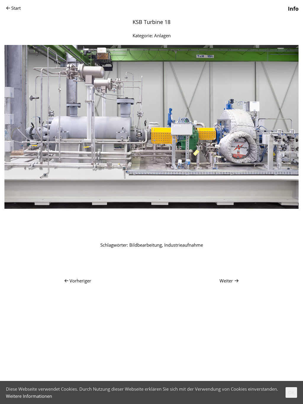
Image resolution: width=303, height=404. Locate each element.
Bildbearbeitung (145, 245)
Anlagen (162, 35)
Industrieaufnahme (183, 245)
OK (291, 392)
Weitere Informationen (29, 396)
